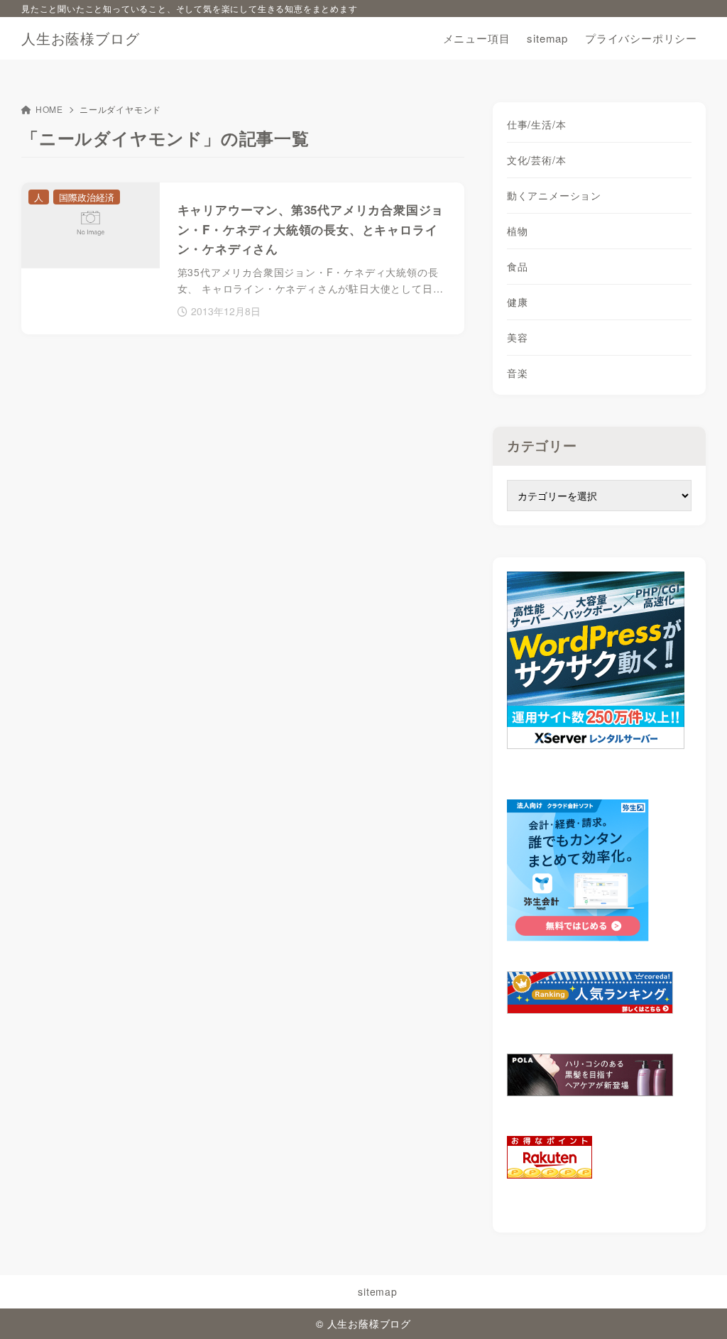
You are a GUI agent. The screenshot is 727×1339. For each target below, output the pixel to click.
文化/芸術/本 (537, 160)
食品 (517, 266)
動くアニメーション (554, 195)
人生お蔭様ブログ (80, 38)
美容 (517, 337)
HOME (49, 109)
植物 (517, 231)
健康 (517, 302)
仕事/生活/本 (537, 124)
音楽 (517, 373)
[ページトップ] (695, 1307)
